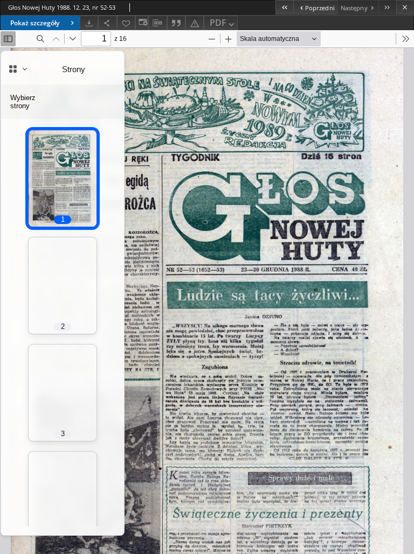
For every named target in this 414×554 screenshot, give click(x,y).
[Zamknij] (405, 7)
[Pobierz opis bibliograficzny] (157, 23)
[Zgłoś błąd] (194, 23)
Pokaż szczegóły (34, 22)
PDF (218, 23)
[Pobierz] (89, 23)
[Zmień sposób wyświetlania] (141, 23)
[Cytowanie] (176, 23)
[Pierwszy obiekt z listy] (284, 7)
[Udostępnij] (107, 23)
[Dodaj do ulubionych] (126, 23)
